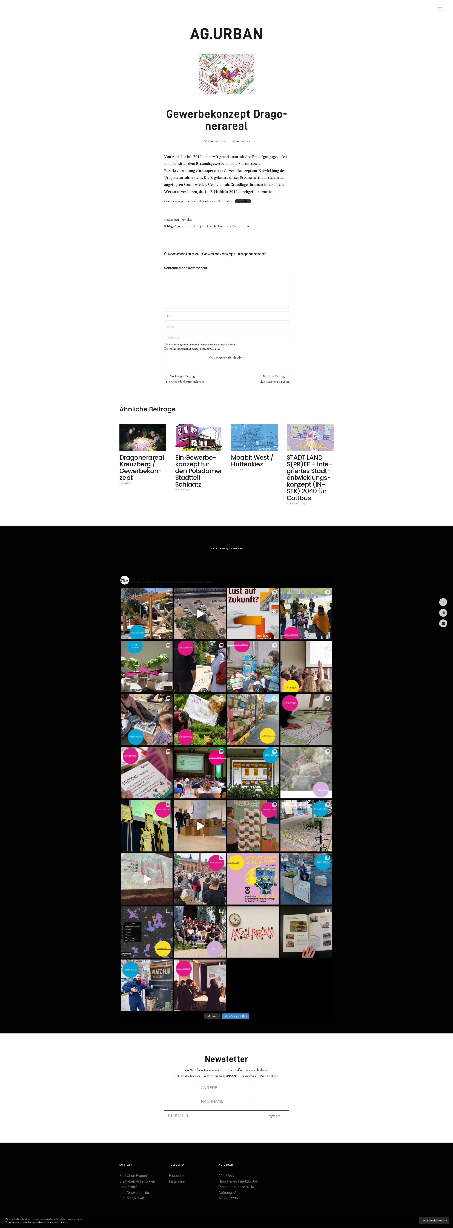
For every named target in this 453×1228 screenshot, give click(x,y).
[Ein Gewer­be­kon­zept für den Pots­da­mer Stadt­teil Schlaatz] (198, 437)
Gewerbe (211, 226)
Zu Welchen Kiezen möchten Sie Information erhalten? (226, 1070)
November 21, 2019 (216, 141)
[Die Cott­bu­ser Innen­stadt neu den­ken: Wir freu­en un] (253, 879)
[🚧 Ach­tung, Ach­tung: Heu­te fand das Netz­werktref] (147, 826)
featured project (194, 226)
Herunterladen (243, 201)
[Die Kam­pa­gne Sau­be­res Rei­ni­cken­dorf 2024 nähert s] (253, 720)
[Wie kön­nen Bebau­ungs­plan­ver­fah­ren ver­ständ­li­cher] (306, 720)
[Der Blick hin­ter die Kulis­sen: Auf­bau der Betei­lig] (200, 826)
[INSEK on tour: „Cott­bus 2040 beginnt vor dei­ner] (200, 666)
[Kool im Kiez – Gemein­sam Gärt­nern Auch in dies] (200, 720)
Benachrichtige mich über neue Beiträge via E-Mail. (193, 348)
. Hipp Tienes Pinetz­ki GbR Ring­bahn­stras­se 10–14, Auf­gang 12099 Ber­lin (238, 1187)
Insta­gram (443, 613)
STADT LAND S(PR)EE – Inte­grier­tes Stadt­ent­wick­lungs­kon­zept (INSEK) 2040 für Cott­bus (309, 477)
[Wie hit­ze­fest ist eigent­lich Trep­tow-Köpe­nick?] (147, 666)
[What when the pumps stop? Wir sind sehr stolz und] (306, 773)
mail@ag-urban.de (134, 1193)
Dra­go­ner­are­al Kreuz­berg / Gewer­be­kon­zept (141, 467)
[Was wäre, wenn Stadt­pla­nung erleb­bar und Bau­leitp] (200, 613)
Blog (252, 9)
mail (443, 623)
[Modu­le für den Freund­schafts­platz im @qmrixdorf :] (306, 879)
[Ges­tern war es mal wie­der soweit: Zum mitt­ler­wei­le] (200, 879)
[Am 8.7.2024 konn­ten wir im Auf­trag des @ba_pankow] (200, 773)
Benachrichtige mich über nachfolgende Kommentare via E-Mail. (201, 344)
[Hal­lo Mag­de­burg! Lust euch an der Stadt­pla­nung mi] (253, 613)
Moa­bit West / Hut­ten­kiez (252, 461)
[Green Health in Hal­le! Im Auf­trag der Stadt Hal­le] (147, 879)
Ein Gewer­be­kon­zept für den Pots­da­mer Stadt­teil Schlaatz (198, 471)
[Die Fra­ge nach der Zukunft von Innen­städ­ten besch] (253, 826)
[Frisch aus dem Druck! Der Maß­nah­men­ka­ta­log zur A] (306, 932)
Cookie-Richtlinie (61, 1222)
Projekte (186, 219)
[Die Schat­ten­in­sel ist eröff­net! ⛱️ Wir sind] (147, 613)
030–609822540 (131, 1198)
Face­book (443, 602)
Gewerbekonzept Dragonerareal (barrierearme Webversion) (198, 201)
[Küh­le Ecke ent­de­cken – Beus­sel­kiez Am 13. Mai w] (147, 720)
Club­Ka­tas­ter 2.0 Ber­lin (257, 379)
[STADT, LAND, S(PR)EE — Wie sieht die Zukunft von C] (306, 666)
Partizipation (240, 226)
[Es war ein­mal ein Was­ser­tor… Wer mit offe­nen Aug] (253, 773)
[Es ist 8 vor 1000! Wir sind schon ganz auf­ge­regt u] (253, 932)
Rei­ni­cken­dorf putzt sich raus (185, 379)
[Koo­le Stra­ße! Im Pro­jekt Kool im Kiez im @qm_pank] (306, 826)
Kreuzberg (225, 226)
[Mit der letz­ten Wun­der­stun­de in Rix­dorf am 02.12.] (147, 985)
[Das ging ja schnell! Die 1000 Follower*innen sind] (200, 932)
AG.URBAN (226, 34)
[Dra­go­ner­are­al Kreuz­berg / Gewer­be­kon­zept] (142, 437)
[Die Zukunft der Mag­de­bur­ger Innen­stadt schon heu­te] (306, 613)
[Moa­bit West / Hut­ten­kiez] (254, 437)
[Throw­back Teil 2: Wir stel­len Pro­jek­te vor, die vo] (147, 932)
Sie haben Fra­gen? (133, 1176)
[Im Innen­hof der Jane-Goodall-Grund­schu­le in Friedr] (253, 666)
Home (210, 9)
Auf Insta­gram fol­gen (237, 1016)
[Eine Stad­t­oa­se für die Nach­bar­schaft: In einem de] (147, 773)
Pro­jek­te (232, 9)
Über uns (273, 9)
